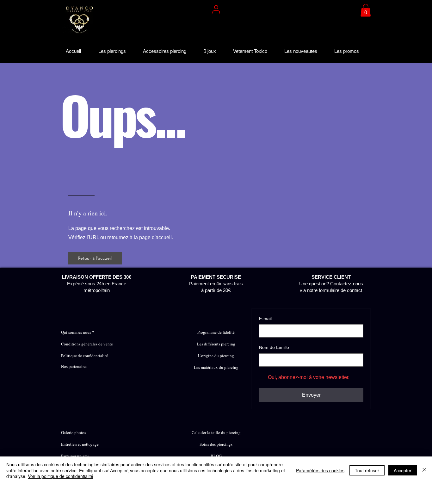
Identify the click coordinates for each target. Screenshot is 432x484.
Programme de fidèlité (216, 332)
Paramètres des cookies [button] (320, 470)
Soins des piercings (216, 444)
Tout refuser (367, 470)
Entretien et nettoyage (80, 444)
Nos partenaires (74, 366)
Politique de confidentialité (84, 355)
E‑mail (265, 318)
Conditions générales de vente (87, 344)
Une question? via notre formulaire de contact (331, 283)
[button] (365, 10)
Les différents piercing (216, 344)
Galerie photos (73, 432)
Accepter (402, 470)
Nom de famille (274, 347)
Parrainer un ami (75, 456)
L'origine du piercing (216, 355)
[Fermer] (424, 470)
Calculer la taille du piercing (216, 432)
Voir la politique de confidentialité (60, 476)
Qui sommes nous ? (77, 332)
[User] (216, 9)
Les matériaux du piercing (216, 367)
